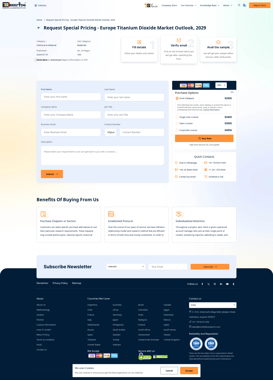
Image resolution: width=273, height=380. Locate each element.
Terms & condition (45, 339)
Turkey (116, 339)
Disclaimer (42, 283)
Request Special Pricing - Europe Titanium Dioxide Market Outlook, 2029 (80, 20)
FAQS (39, 344)
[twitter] (208, 284)
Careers (40, 314)
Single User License (205, 117)
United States (93, 344)
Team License (205, 123)
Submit (50, 174)
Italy (89, 319)
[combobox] (221, 85)
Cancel (169, 370)
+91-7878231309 (200, 321)
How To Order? (44, 329)
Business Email (48, 124)
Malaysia (142, 319)
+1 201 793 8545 (217, 169)
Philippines (118, 324)
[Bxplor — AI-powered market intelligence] (151, 5)
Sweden (116, 334)
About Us (41, 304)
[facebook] (202, 284)
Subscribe (208, 266)
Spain (90, 334)
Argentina (92, 304)
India (140, 314)
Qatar (166, 324)
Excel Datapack (205, 98)
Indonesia (168, 314)
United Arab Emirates (148, 339)
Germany (117, 314)
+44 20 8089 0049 (188, 169)
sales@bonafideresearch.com (205, 326)
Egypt (166, 309)
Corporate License (205, 130)
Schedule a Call (216, 176)
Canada (167, 304)
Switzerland (144, 334)
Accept (189, 370)
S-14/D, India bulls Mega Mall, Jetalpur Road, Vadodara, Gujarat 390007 (212, 314)
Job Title (108, 106)
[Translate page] (244, 5)
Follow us (192, 283)
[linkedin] (221, 284)
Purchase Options (186, 93)
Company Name (49, 106)
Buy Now (206, 138)
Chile (89, 309)
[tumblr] (233, 284)
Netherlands (93, 324)
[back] (39, 28)
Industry (42, 5)
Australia (117, 304)
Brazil (141, 304)
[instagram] (215, 284)
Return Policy (43, 334)
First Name (46, 89)
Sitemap (76, 283)
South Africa (144, 329)
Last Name (109, 89)
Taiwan (167, 334)
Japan (115, 319)
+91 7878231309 (217, 162)
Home (39, 20)
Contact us (42, 349)
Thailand (91, 339)
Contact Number (112, 124)
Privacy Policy (60, 283)
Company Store (169, 5)
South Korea (170, 329)
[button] (237, 5)
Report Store (260, 5)
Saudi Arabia (119, 329)
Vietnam (117, 344)
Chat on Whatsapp (188, 162)
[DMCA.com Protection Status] (160, 356)
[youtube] (227, 284)
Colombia (143, 309)
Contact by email (187, 176)
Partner (40, 319)
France (90, 314)
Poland (141, 324)
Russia (90, 329)
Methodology (43, 309)
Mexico (167, 319)
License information (211, 109)
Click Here (42, 59)
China (115, 309)
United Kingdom (172, 339)
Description (46, 141)
